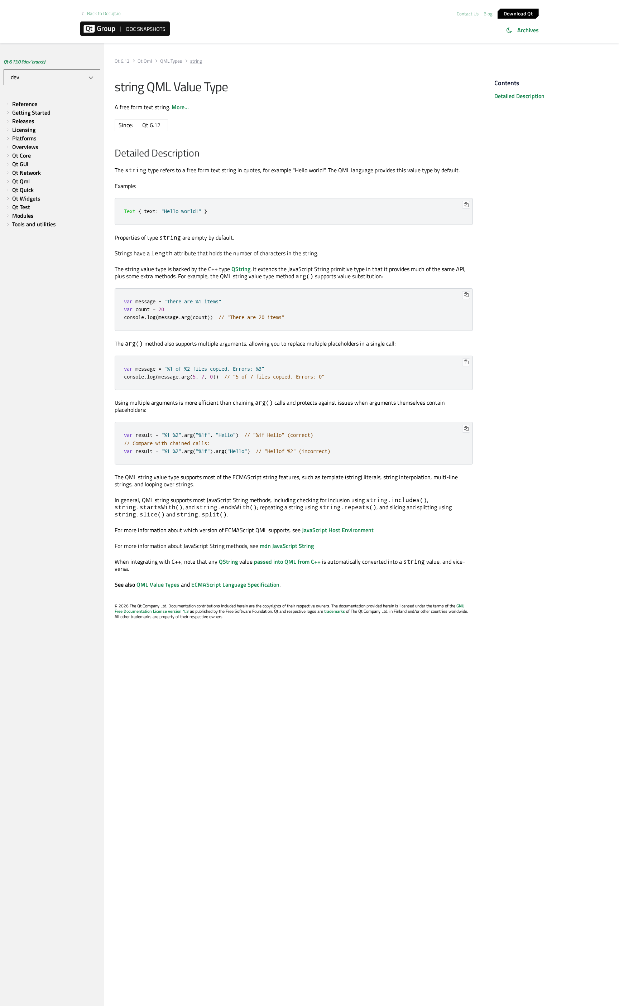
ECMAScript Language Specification (235, 584)
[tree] (52, 164)
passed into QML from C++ (287, 561)
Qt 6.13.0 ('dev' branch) (24, 61)
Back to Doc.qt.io (104, 13)
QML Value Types (157, 584)
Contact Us (468, 13)
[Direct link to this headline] (203, 154)
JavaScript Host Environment (338, 530)
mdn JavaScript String (287, 545)
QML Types (171, 61)
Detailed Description (519, 96)
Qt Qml (145, 61)
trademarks (334, 611)
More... (180, 107)
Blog (488, 13)
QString (240, 269)
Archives (528, 30)
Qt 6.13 (122, 61)
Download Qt (518, 13)
